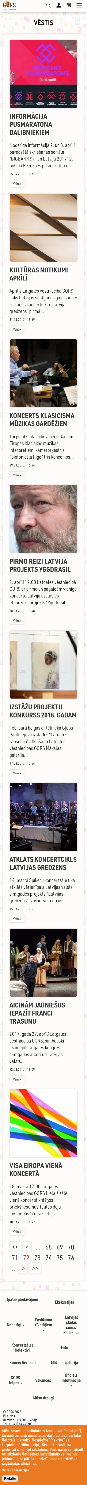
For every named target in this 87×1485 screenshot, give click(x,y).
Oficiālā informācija (71, 1377)
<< (15, 1247)
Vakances (43, 1380)
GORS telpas (14, 1380)
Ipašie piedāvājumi (22, 1299)
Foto (64, 1347)
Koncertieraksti (23, 1362)
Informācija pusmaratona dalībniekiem (31, 124)
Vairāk (17, 184)
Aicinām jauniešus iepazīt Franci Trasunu (37, 1013)
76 (71, 1257)
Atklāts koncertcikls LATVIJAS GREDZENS (43, 863)
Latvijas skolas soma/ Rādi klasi (71, 1324)
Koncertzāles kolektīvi (22, 1347)
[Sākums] (9, 5)
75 (60, 1257)
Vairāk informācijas (15, 1470)
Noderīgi (14, 1324)
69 (60, 1247)
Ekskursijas (64, 1302)
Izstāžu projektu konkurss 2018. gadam (43, 711)
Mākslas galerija (64, 1362)
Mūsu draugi (43, 1397)
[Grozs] (68, 5)
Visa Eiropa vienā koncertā (36, 1169)
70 (71, 1247)
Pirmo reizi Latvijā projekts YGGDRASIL (40, 565)
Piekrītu (10, 1478)
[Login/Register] (58, 5)
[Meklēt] (48, 5)
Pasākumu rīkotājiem (43, 1322)
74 (48, 1257)
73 (37, 1257)
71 (15, 1257)
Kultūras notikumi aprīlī (39, 274)
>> (35, 1268)
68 (48, 1247)
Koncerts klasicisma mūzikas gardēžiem (42, 419)
